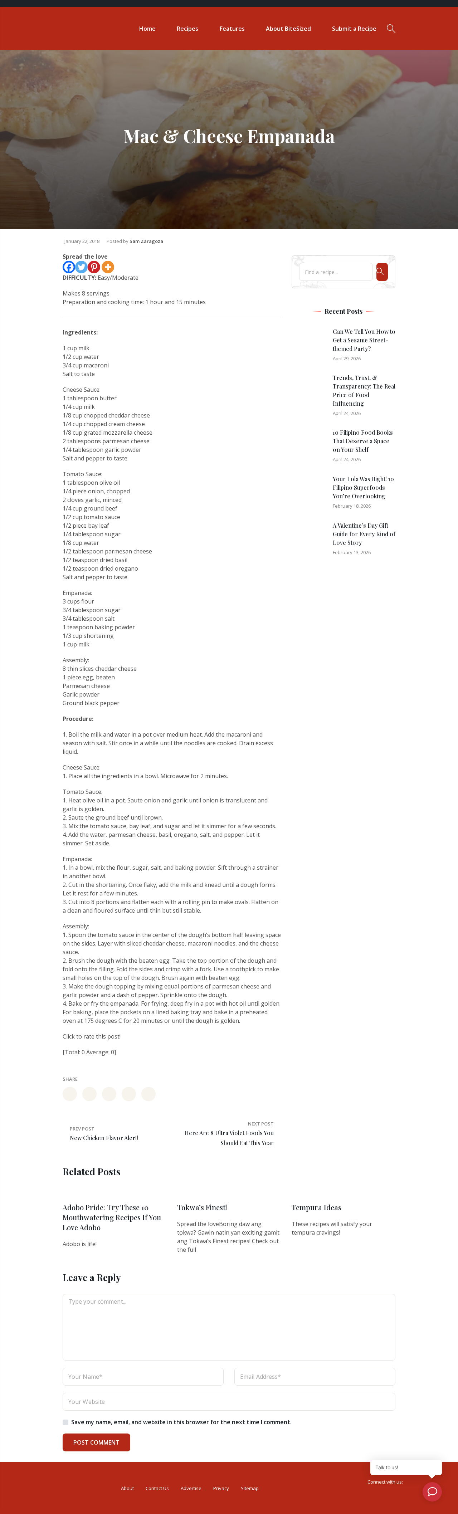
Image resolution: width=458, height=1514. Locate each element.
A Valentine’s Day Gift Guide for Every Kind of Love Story (364, 534)
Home (147, 29)
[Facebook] (69, 267)
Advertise (191, 1488)
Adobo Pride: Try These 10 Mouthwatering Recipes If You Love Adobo (112, 1217)
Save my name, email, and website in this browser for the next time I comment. (181, 1422)
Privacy (221, 1488)
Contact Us (157, 1488)
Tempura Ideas (316, 1207)
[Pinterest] (94, 267)
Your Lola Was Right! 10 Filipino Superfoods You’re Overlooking (363, 487)
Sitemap (250, 1488)
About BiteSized (288, 29)
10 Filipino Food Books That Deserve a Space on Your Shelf (363, 441)
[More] (108, 267)
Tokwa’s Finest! (202, 1207)
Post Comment (96, 1442)
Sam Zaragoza (146, 241)
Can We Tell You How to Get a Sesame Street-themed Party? (364, 340)
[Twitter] (81, 267)
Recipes (187, 29)
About (127, 1488)
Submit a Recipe (354, 29)
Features (232, 29)
